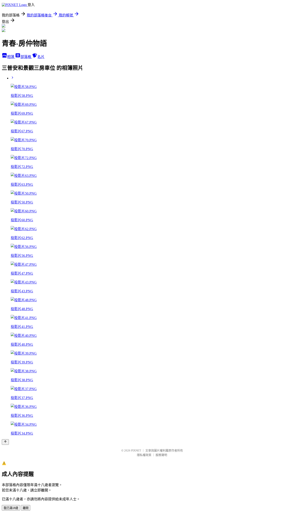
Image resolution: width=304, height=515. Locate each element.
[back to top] (5, 442)
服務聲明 (161, 455)
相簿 (11, 57)
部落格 (26, 57)
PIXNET (136, 450)
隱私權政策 (144, 455)
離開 (25, 508)
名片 (41, 57)
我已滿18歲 (11, 508)
